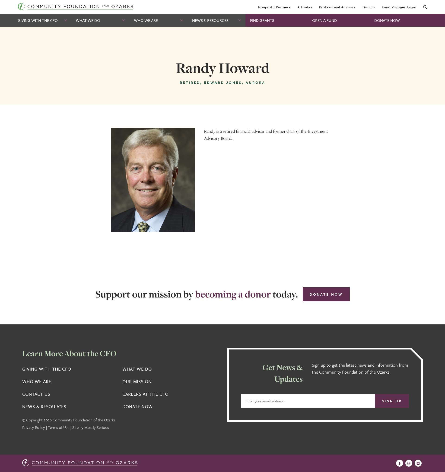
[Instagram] (408, 463)
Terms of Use (58, 427)
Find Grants (262, 20)
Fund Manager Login (399, 7)
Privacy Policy (33, 427)
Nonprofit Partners (274, 7)
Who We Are (146, 20)
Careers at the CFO (145, 394)
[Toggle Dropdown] (65, 20)
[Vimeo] (418, 463)
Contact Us (36, 394)
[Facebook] (399, 463)
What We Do (88, 20)
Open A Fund (324, 20)
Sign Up (392, 401)
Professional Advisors (337, 7)
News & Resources (210, 20)
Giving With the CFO (38, 20)
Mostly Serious (96, 427)
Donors (368, 7)
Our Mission (137, 381)
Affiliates (304, 7)
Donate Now (387, 20)
